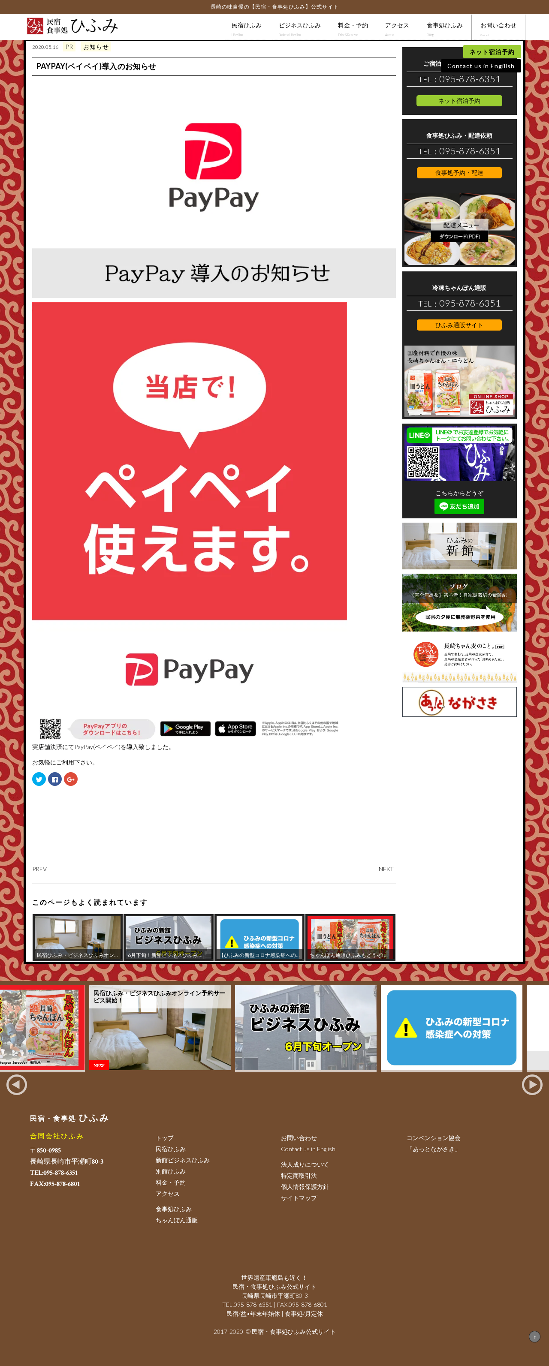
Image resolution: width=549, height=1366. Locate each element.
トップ (165, 1137)
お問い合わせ (498, 28)
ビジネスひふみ (300, 28)
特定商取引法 (299, 1175)
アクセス (397, 28)
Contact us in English (308, 1148)
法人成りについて (305, 1164)
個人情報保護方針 (305, 1186)
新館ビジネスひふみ (183, 1160)
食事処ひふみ (445, 28)
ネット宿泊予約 (492, 51)
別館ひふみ (171, 1171)
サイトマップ (299, 1197)
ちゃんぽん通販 (177, 1220)
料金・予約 (353, 28)
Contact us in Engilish (481, 65)
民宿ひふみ (247, 28)
